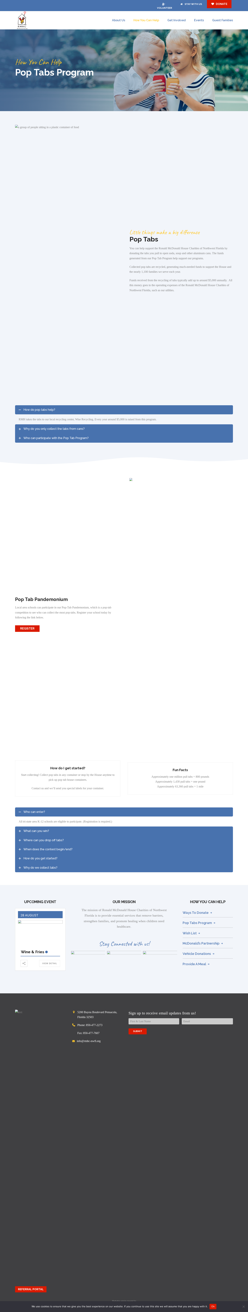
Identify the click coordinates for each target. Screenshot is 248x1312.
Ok (213, 1306)
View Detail (49, 963)
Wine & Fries (32, 952)
